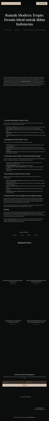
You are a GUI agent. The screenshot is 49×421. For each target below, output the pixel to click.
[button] (4, 3)
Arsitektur (24, 29)
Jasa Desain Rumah (36, 29)
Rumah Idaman (43, 29)
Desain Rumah (29, 29)
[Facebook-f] (4, 408)
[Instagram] (7, 408)
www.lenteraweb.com (30, 417)
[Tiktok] (9, 408)
